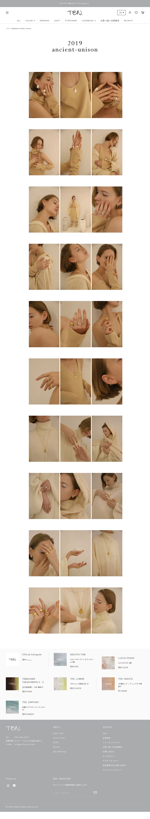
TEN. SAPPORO (30, 702)
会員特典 (106, 738)
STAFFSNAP (71, 21)
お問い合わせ (108, 751)
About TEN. (58, 733)
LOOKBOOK (88, 21)
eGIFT (57, 21)
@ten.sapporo (28, 714)
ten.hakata (122, 691)
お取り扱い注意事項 (110, 21)
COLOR (29, 21)
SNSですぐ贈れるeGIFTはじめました (74, 3)
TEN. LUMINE (77, 679)
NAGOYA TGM (78, 654)
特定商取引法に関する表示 (114, 765)
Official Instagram (32, 654)
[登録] (95, 792)
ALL (19, 21)
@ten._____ (27, 659)
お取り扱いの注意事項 (112, 747)
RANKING (44, 21)
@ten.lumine (75, 688)
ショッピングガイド (111, 742)
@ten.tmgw (27, 691)
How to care (59, 738)
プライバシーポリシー (112, 770)
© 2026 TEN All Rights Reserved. (22, 807)
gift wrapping (59, 751)
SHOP (56, 742)
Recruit (56, 747)
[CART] (142, 12)
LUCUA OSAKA (126, 658)
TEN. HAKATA (125, 679)
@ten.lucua (123, 667)
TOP (7, 28)
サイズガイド (108, 756)
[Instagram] (8, 785)
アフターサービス (110, 761)
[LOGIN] (130, 12)
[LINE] (14, 785)
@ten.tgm (74, 666)
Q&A (105, 733)
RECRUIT (128, 21)
